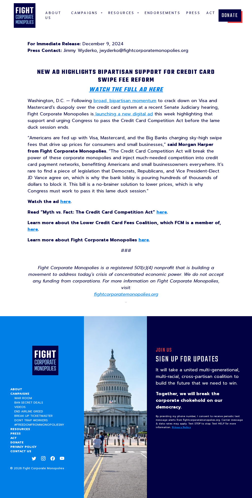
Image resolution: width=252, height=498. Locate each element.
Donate (230, 15)
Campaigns (19, 393)
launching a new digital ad (123, 113)
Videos (20, 407)
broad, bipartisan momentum (125, 100)
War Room (23, 398)
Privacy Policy (23, 447)
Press (15, 433)
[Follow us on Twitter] (34, 458)
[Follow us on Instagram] (43, 458)
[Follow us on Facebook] (52, 458)
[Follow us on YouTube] (62, 458)
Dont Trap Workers (31, 420)
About (16, 389)
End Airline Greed (28, 411)
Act (13, 438)
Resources (20, 429)
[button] (86, 13)
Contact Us (20, 451)
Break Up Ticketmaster (33, 416)
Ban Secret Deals (28, 402)
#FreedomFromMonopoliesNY (39, 424)
